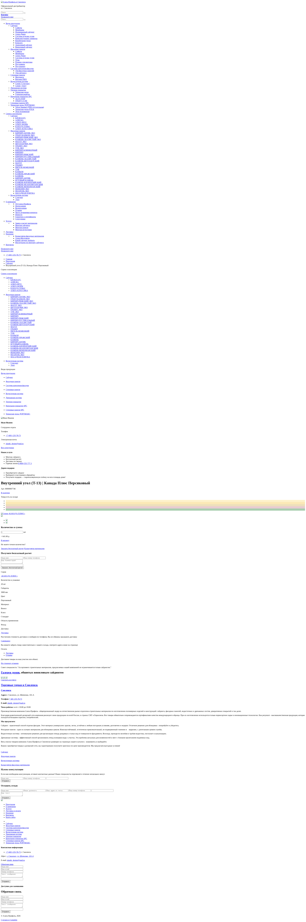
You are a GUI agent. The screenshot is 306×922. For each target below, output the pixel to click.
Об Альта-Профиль (23, 204)
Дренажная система (19, 88)
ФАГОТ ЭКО (20, 142)
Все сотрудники (7, 448)
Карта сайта (10, 817)
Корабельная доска (23, 41)
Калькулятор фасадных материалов (29, 236)
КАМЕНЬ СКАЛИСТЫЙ (25, 159)
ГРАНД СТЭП (21, 101)
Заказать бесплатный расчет (12, 549)
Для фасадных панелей (24, 71)
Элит (17, 200)
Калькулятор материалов (34, 549)
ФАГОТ (18, 163)
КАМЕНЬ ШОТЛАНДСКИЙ (27, 161)
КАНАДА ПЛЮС (22, 127)
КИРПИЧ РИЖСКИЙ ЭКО (26, 137)
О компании (11, 202)
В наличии (5, 493)
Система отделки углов (24, 36)
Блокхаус (19, 43)
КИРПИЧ (19, 152)
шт (25, 532)
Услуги (8, 221)
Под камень (20, 64)
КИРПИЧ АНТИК (22, 178)
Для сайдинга (20, 73)
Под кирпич (20, 66)
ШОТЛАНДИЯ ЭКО (24, 144)
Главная (9, 259)
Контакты (10, 245)
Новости (18, 215)
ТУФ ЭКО (19, 148)
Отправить (6, 781)
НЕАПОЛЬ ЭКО (22, 191)
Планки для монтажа (23, 62)
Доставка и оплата (13, 811)
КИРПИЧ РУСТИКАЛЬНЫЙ (27, 157)
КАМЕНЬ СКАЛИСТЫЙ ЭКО (28, 139)
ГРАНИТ (19, 165)
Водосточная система (19, 81)
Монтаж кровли (21, 228)
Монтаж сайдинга (22, 225)
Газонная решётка (22, 94)
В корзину (5, 540)
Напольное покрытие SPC (21, 96)
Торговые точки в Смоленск (19, 685)
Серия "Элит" (21, 86)
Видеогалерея (21, 208)
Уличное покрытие (18, 90)
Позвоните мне (7, 17)
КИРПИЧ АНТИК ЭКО (25, 133)
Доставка (9, 232)
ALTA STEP (20, 99)
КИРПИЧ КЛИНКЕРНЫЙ (26, 150)
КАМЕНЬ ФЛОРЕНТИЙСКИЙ (28, 182)
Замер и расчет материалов (26, 223)
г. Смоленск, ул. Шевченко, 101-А (20, 856)
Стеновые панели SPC (20, 103)
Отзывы (18, 210)
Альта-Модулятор (22, 238)
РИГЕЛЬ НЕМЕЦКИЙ (24, 167)
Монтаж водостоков (23, 230)
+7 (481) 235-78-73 (13, 255)
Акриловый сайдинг (23, 45)
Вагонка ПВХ (21, 79)
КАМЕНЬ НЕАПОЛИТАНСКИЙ (29, 185)
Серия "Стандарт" (22, 84)
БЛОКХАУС (20, 118)
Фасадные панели (18, 49)
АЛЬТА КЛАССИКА (24, 129)
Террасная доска (22, 92)
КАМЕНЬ (19, 176)
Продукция (10, 261)
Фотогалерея (20, 206)
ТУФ (17, 170)
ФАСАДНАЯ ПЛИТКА (25, 193)
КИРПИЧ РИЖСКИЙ (24, 154)
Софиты (18, 28)
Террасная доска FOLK (24, 109)
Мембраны (19, 30)
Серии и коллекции (14, 114)
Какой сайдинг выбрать (25, 240)
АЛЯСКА (19, 120)
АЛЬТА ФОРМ (21, 124)
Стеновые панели (18, 75)
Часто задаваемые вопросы (26, 212)
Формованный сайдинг (24, 32)
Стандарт (19, 197)
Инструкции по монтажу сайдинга (29, 243)
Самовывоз (5, 641)
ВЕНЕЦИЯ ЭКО (22, 189)
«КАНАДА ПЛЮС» (9, 576)
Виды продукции (13, 23)
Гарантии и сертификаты (25, 217)
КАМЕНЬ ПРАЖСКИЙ (25, 174)
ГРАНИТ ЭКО (21, 146)
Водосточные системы (10, 761)
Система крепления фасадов (22, 69)
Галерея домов (10, 672)
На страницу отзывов (10, 663)
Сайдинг (14, 26)
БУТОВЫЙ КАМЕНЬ (24, 180)
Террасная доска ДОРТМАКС (23, 105)
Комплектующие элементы (26, 38)
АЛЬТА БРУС (21, 122)
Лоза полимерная (22, 112)
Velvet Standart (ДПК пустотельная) (29, 107)
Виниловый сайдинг (23, 47)
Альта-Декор (20, 34)
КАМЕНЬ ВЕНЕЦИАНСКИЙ (27, 187)
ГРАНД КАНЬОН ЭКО (25, 135)
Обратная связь (7, 864)
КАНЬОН (19, 172)
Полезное (10, 234)
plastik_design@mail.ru (15, 444)
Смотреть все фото (8, 680)
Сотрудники (20, 219)
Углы (17, 60)
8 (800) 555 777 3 (25, 463)
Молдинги (19, 77)
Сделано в (9, 920)
